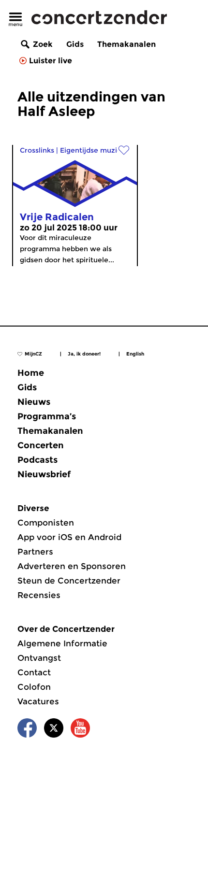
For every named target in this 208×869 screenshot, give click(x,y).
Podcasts (37, 460)
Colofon (34, 687)
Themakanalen (126, 44)
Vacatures (38, 701)
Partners (35, 551)
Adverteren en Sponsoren (71, 566)
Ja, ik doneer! (84, 354)
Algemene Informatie (62, 643)
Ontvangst (39, 658)
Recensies (38, 595)
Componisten (45, 522)
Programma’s (46, 416)
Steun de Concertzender (68, 580)
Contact (34, 672)
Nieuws (33, 402)
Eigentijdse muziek (92, 150)
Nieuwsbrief (44, 474)
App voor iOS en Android (69, 537)
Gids (75, 44)
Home (30, 373)
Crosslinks (37, 150)
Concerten (40, 445)
